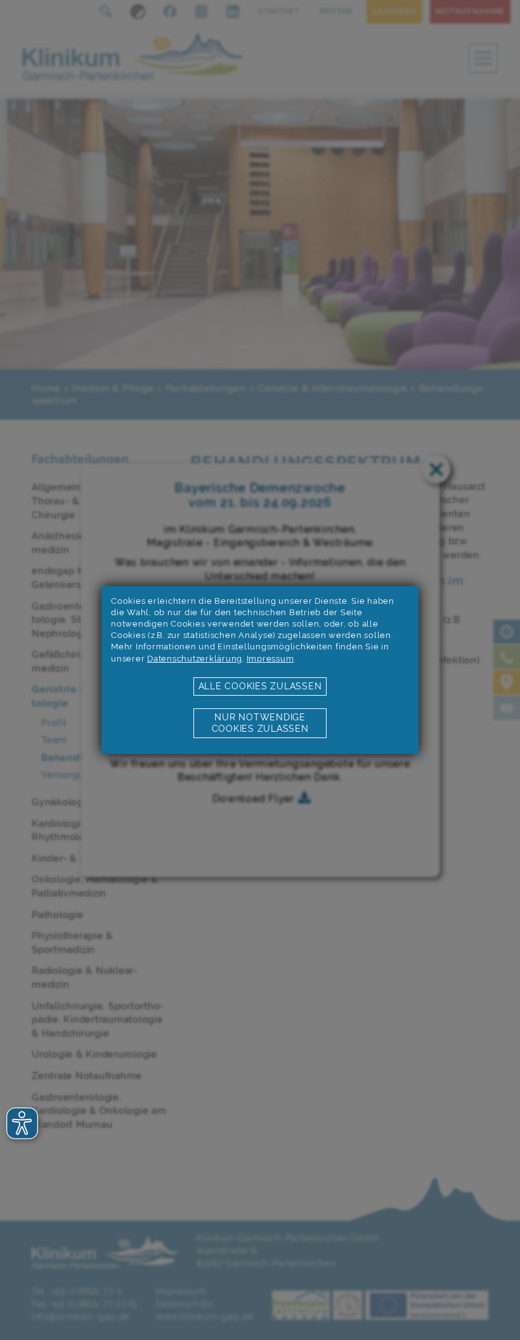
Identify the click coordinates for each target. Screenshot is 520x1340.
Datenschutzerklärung (194, 658)
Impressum (270, 658)
